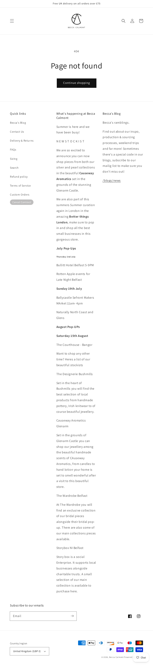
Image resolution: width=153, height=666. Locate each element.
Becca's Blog (18, 122)
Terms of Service (20, 185)
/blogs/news (112, 180)
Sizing (14, 158)
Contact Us (17, 131)
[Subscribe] (72, 616)
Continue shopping (76, 83)
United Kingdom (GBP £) (27, 651)
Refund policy (19, 176)
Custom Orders (19, 194)
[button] (12, 21)
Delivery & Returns (22, 140)
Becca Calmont (116, 657)
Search (14, 167)
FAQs (13, 149)
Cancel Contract (21, 202)
